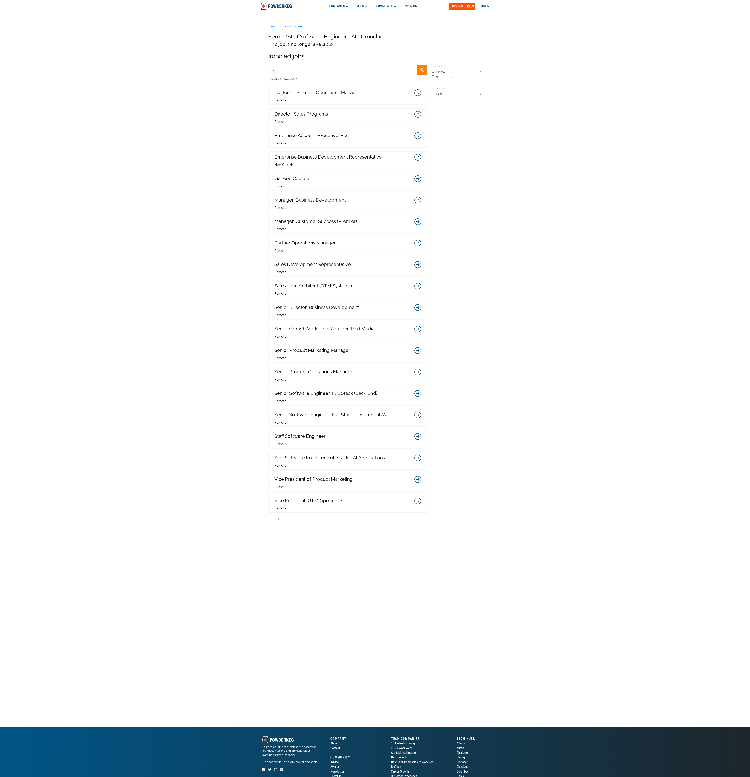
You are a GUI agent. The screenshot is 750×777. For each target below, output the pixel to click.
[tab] (276, 6)
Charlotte (462, 753)
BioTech (396, 767)
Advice (334, 762)
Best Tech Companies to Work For (412, 762)
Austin (460, 748)
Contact (335, 748)
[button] (347, 95)
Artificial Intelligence (403, 753)
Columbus (463, 771)
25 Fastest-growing (403, 743)
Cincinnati (462, 762)
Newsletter (337, 771)
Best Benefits (399, 757)
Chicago (461, 757)
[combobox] (347, 70)
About (334, 743)
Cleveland (462, 767)
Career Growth (400, 771)
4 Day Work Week (402, 748)
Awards (335, 767)
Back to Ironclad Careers (286, 26)
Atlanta (461, 743)
